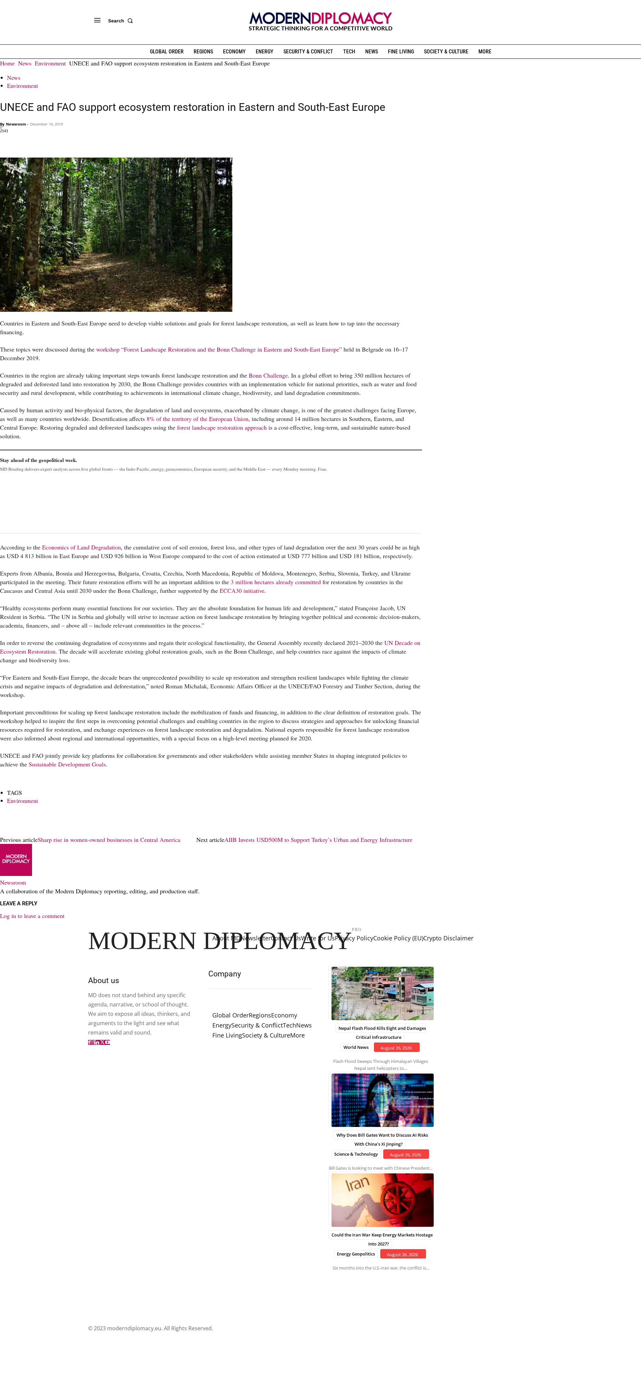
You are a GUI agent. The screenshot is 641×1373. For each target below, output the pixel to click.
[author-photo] (16, 874)
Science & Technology (356, 1154)
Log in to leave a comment (32, 916)
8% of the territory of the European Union (197, 419)
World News (356, 1047)
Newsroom (16, 124)
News (24, 63)
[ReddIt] (68, 141)
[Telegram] (83, 141)
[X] (22, 141)
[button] (122, 21)
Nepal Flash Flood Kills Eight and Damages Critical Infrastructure (382, 1032)
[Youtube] (107, 1042)
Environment (50, 63)
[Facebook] (6, 141)
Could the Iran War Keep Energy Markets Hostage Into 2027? (382, 1239)
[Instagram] (92, 1042)
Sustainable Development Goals (67, 764)
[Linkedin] (52, 141)
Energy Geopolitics (356, 1254)
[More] (99, 141)
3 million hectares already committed (276, 582)
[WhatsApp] (37, 141)
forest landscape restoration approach (222, 427)
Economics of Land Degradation (81, 547)
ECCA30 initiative (242, 591)
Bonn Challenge (268, 375)
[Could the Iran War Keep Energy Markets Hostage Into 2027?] (380, 1199)
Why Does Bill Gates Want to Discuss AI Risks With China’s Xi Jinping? (382, 1139)
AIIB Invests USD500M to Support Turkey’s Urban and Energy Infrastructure (318, 840)
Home (7, 63)
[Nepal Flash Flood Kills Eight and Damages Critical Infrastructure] (380, 992)
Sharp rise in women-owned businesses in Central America (109, 840)
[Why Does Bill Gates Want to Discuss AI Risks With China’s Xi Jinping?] (380, 1099)
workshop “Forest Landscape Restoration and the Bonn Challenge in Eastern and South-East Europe (217, 349)
